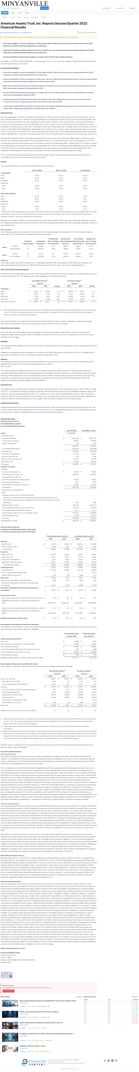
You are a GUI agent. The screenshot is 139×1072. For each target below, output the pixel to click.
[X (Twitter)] (104, 1062)
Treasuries (43, 17)
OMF (47, 1051)
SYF (50, 1051)
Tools (26, 13)
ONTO (49, 1006)
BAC (85, 1009)
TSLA (85, 1023)
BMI (46, 1006)
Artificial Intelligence (35, 1017)
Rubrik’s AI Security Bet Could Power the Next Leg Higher (39, 1012)
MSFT (46, 1017)
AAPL (46, 1028)
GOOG (85, 1011)
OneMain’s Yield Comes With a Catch (32, 1046)
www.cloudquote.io (74, 1060)
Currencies (26, 17)
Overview (13, 17)
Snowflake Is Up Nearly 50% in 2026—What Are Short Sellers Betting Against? (47, 1033)
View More (78, 996)
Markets (5, 13)
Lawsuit (32, 1051)
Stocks (12, 13)
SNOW (50, 1040)
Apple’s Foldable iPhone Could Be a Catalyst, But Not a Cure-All (41, 1023)
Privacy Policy (70, 1063)
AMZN (85, 1002)
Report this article (8, 991)
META (85, 1013)
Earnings (41, 1040)
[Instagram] (116, 1062)
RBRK (49, 1017)
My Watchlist (120, 8)
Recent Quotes (106, 8)
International (35, 17)
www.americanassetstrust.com (41, 410)
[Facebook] (108, 1062)
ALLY (41, 1051)
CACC (44, 1051)
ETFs (20, 13)
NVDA (85, 1018)
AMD (85, 1006)
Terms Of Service (80, 1063)
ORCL (85, 1020)
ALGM (43, 1006)
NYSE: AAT (57, 61)
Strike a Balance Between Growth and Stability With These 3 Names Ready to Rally (48, 1001)
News (19, 17)
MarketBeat (23, 1006)
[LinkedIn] (112, 1062)
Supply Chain (33, 1006)
